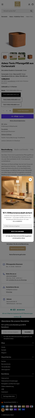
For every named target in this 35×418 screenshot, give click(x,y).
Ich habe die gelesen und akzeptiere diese (19, 237)
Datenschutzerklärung (20, 236)
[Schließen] (30, 179)
